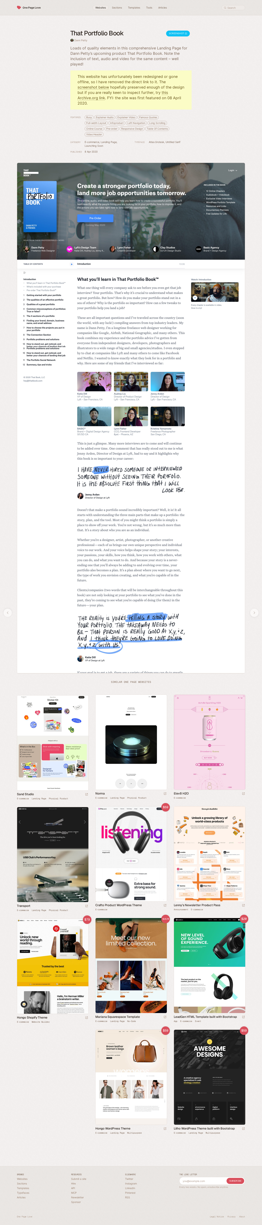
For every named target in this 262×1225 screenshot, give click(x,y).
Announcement (181, 910)
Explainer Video (126, 117)
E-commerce (92, 142)
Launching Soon (94, 145)
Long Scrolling (157, 122)
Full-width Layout (96, 122)
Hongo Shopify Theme (32, 1018)
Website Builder (41, 1022)
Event (198, 1021)
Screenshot (177, 33)
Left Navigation (136, 122)
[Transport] (52, 854)
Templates (23, 1188)
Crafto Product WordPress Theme (118, 905)
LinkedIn (130, 1188)
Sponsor (76, 1201)
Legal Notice (217, 1216)
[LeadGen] (209, 965)
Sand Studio (25, 794)
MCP (74, 1192)
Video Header (94, 134)
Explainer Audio (105, 117)
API (73, 1188)
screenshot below (93, 87)
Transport (23, 906)
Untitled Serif (173, 142)
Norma (100, 794)
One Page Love (32, 7)
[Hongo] (52, 966)
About (242, 1216)
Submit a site (78, 1178)
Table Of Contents (157, 128)
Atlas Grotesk (156, 142)
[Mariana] (131, 965)
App (175, 1021)
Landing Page (109, 142)
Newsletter (77, 1197)
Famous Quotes (148, 117)
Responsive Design (132, 128)
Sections (22, 1183)
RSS (127, 1197)
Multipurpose (134, 1133)
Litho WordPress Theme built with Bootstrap (204, 1129)
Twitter (129, 1178)
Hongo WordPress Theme (112, 1129)
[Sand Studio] (52, 742)
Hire (73, 1183)
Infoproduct (117, 122)
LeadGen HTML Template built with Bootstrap (205, 1017)
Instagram (131, 1183)
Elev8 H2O (181, 794)
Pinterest (130, 1192)
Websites (22, 1178)
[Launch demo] (165, 905)
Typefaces (23, 1192)
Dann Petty (80, 40)
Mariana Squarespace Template (117, 1017)
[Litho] (209, 1077)
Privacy (231, 1216)
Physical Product (136, 798)
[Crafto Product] (131, 853)
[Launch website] (165, 794)
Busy (89, 117)
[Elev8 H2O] (209, 742)
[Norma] (131, 742)
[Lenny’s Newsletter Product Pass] (209, 853)
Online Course (94, 128)
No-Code (131, 1021)
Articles (21, 1197)
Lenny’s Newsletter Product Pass (197, 905)
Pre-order (111, 128)
